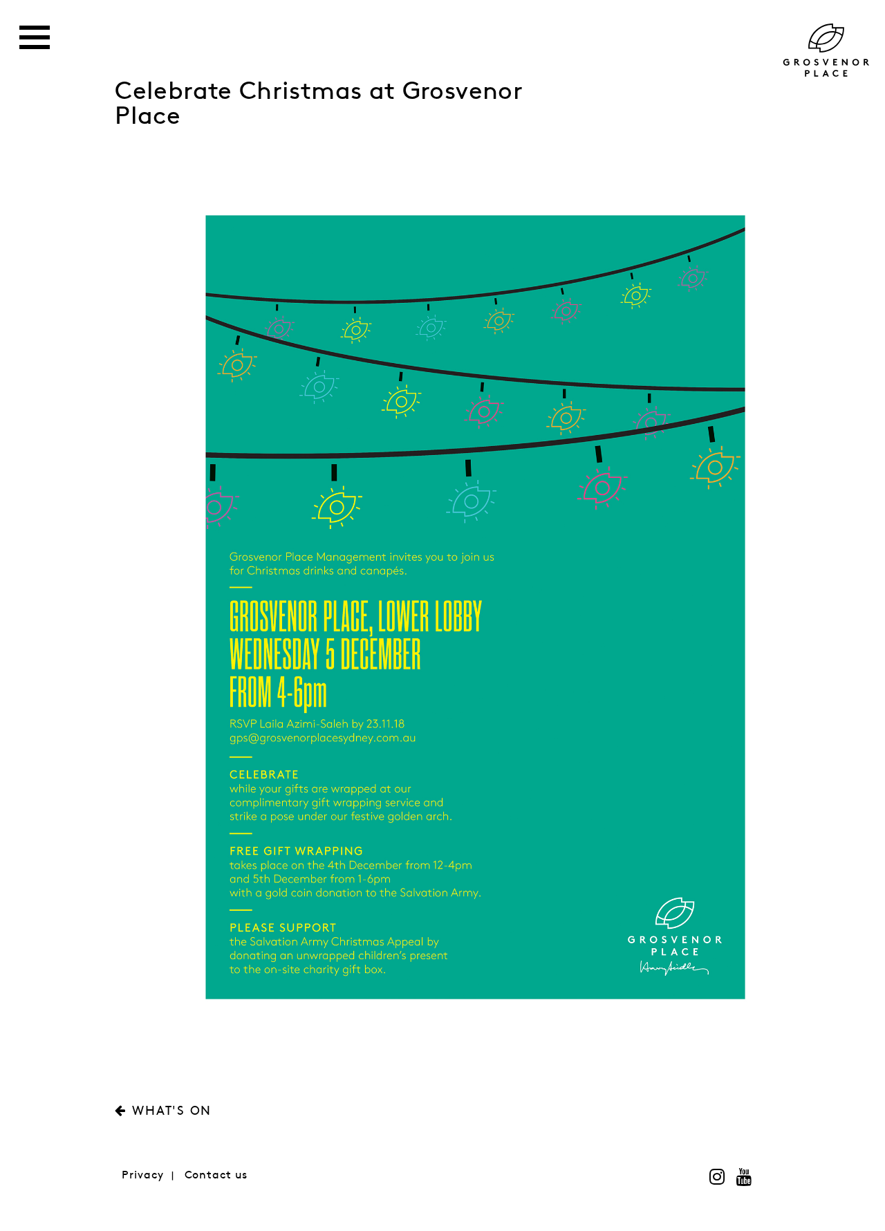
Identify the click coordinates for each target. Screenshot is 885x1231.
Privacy (142, 1175)
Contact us (216, 1175)
